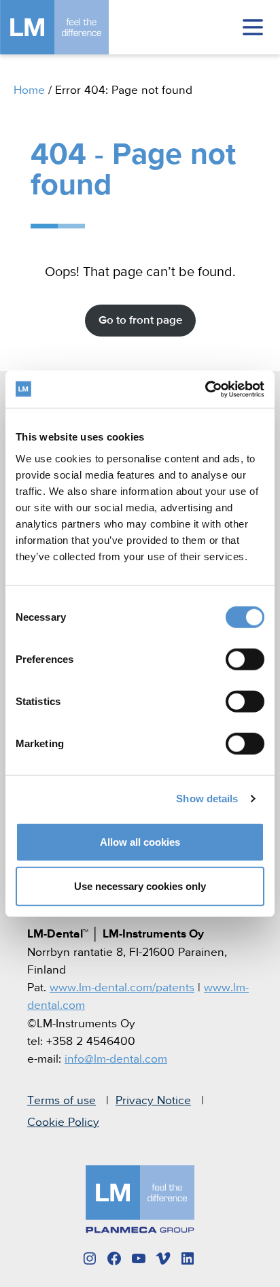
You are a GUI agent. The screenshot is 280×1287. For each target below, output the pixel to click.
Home (29, 90)
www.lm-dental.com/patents (122, 988)
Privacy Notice (153, 1101)
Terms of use (61, 1101)
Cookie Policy (63, 1122)
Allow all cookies (140, 841)
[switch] (245, 659)
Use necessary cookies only (140, 886)
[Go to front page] (75, 27)
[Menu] (252, 27)
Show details (207, 798)
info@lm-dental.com (116, 1059)
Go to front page (140, 320)
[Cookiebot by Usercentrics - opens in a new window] (204, 389)
